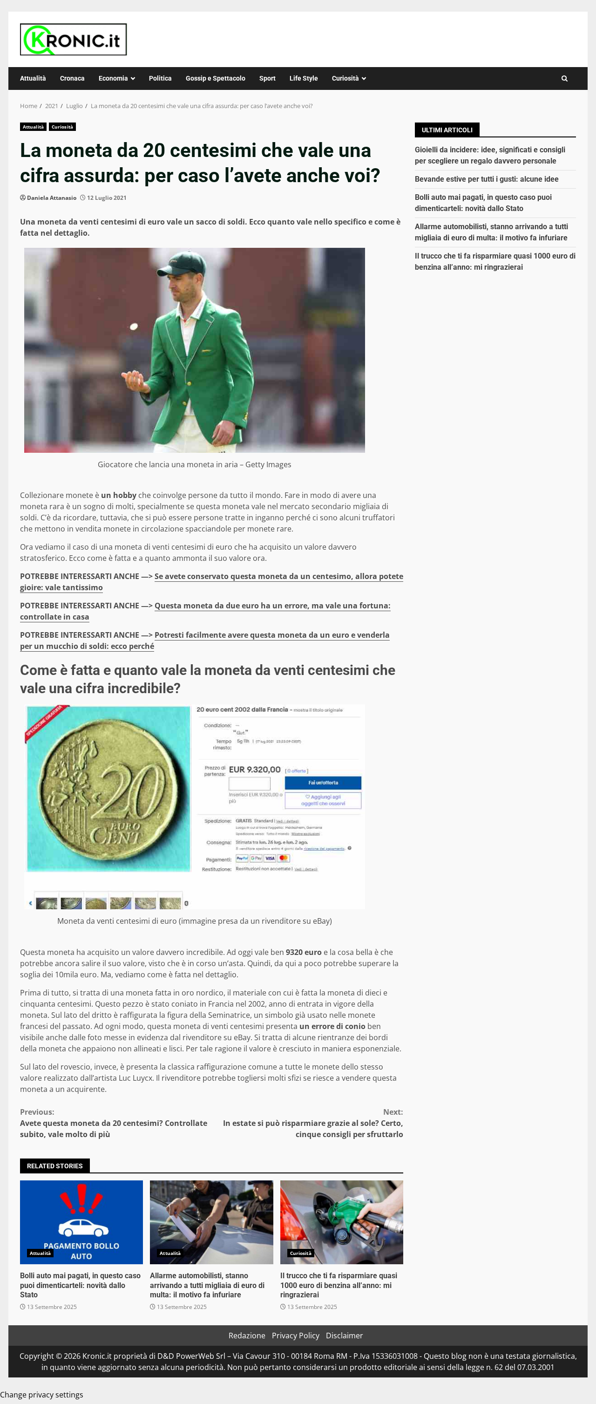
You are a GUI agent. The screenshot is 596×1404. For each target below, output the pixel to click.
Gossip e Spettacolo (215, 78)
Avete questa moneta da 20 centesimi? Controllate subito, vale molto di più (113, 1123)
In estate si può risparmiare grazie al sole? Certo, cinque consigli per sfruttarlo (313, 1123)
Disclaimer (344, 1335)
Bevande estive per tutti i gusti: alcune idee (487, 179)
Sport (267, 78)
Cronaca (72, 78)
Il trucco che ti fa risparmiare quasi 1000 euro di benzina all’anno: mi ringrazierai (341, 1222)
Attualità (33, 78)
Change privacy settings (41, 1395)
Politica (160, 78)
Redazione (247, 1335)
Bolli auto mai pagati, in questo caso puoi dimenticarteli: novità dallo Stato (81, 1222)
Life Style (304, 78)
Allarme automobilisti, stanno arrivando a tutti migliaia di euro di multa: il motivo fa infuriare (211, 1222)
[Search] (565, 78)
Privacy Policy (295, 1335)
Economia (113, 78)
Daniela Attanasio (51, 198)
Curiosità (345, 78)
